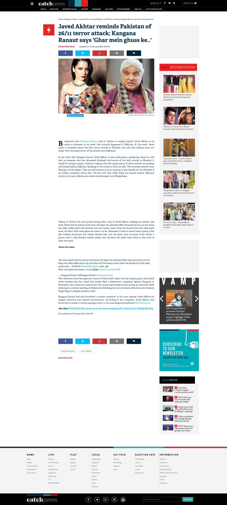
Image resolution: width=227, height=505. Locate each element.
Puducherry (139, 473)
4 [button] (183, 326)
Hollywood (52, 473)
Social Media (53, 469)
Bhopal (94, 466)
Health (138, 9)
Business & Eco (32, 466)
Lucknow (95, 486)
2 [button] (175, 326)
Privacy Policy (164, 466)
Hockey (73, 462)
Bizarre (51, 466)
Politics (54, 9)
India (43, 9)
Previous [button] (161, 299)
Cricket (72, 459)
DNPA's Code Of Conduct (168, 473)
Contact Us (163, 462)
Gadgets (116, 466)
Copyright (163, 476)
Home (60, 19)
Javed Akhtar (86, 351)
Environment (123, 9)
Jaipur (94, 476)
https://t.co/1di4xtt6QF (109, 269)
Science (116, 459)
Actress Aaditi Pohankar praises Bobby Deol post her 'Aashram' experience (177, 97)
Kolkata (94, 479)
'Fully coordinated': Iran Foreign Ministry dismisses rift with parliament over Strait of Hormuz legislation (184, 421)
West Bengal (140, 459)
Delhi (94, 483)
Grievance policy (165, 469)
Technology (117, 462)
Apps (115, 469)
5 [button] (187, 326)
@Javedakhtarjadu (89, 266)
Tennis (72, 469)
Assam (137, 462)
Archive (162, 479)
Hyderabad (96, 473)
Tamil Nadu (139, 466)
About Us (162, 459)
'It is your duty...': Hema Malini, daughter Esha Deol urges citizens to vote (178, 225)
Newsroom (163, 483)
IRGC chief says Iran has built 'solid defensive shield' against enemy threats (184, 400)
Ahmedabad (96, 459)
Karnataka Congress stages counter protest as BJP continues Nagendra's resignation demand (184, 392)
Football (73, 466)
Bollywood (52, 476)
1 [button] (171, 326)
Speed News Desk (66, 46)
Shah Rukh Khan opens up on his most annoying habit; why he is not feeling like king (111, 308)
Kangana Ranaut (88, 141)
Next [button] (197, 299)
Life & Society (53, 462)
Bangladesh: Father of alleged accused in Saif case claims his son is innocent (178, 193)
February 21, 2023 (104, 275)
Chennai (95, 469)
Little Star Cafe (154, 9)
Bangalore (95, 462)
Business (96, 9)
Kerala (137, 469)
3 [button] (179, 326)
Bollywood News (71, 19)
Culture (109, 9)
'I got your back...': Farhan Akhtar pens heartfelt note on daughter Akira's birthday (177, 161)
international (70, 9)
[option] (179, 306)
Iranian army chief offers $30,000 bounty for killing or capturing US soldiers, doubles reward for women (184, 411)
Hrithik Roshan (143, 303)
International (31, 469)
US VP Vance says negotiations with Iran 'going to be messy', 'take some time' (184, 429)
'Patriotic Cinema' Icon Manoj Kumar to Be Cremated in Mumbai (178, 127)
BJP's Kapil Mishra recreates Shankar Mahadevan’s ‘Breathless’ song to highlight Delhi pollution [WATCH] (179, 314)
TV (49, 479)
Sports (84, 9)
